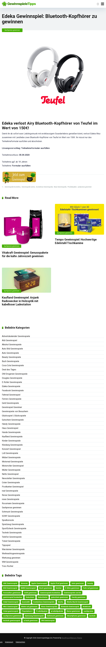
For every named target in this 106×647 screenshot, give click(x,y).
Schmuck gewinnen (55, 616)
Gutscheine (42, 597)
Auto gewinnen (77, 583)
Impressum (9, 642)
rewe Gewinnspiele (10, 499)
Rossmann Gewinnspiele (13, 503)
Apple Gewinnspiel (39, 583)
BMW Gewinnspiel (28, 588)
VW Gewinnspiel (48, 620)
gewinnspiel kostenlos (12, 597)
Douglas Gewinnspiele (12, 378)
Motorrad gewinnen (29, 606)
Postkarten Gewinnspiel (13, 486)
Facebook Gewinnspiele (13, 390)
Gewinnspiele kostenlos (13, 187)
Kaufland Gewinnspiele (12, 436)
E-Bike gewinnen (72, 588)
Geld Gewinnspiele (10, 403)
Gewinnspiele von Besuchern (15, 411)
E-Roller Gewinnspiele (12, 382)
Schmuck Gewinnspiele (12, 511)
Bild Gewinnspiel (10, 588)
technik (92, 616)
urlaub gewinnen (31, 620)
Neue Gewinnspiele (60, 187)
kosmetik (26, 602)
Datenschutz (20, 642)
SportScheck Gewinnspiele (14, 528)
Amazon (24, 583)
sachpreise (88, 611)
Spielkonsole (8, 520)
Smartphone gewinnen (76, 616)
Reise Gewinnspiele (11, 495)
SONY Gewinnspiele (11, 516)
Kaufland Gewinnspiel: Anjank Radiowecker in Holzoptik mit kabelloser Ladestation (20, 301)
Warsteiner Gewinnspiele (13, 549)
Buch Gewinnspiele (10, 361)
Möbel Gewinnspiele (11, 457)
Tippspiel (6, 545)
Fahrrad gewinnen (90, 588)
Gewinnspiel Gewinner (12, 407)
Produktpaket (72, 187)
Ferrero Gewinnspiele (11, 399)
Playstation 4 (27, 611)
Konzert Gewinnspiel (11, 449)
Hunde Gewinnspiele (11, 432)
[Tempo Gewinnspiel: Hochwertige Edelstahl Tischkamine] (79, 219)
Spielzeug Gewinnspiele (13, 524)
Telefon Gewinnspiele (12, 537)
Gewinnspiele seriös (28, 187)
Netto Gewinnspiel (10, 474)
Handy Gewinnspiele (11, 424)
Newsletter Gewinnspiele (13, 478)
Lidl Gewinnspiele (10, 453)
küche (60, 602)
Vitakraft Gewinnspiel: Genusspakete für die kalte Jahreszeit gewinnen (25, 254)
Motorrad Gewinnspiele (12, 461)
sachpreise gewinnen (85, 187)
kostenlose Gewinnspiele (44, 187)
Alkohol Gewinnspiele (11, 344)
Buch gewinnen (45, 588)
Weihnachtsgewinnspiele (13, 553)
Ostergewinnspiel (10, 611)
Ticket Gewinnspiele (11, 541)
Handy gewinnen (78, 597)
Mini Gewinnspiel (10, 606)
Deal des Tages (9, 369)
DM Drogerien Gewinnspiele (14, 374)
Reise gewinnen (73, 611)
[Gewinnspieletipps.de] (19, 3)
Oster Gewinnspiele (11, 482)
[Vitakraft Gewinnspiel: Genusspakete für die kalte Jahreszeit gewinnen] (26, 226)
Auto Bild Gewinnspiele (12, 348)
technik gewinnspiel (11, 620)
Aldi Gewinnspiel (9, 340)
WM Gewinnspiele (10, 562)
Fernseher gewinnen (12, 593)
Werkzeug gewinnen (11, 558)
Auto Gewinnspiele (10, 353)
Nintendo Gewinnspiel (70, 606)
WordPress (66, 638)
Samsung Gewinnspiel (34, 616)
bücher (59, 588)
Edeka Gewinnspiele (11, 386)
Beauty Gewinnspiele (11, 357)
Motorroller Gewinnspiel (13, 466)
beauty (90, 583)
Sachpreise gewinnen (12, 30)
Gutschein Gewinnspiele (13, 420)
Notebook (87, 606)
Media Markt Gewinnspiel (77, 602)
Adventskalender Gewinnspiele (16, 336)
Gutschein (30, 597)
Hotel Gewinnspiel (10, 602)
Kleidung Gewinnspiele (12, 445)
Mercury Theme (76, 638)
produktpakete (57, 611)
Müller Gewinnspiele (11, 470)
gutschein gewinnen (59, 597)
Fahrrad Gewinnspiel (11, 395)
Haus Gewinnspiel (10, 428)
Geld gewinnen (30, 593)
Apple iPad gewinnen (59, 583)
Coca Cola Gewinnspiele (13, 365)
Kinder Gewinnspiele (11, 440)
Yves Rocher (7, 566)
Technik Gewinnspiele (12, 532)
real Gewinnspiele (10, 491)
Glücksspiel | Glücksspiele (14, 415)
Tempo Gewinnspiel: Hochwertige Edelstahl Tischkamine (76, 241)
